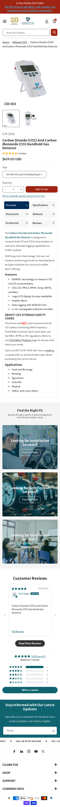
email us (49, 350)
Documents (12, 214)
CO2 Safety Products (20, 340)
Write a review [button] (30, 690)
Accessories (12, 222)
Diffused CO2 (19, 42)
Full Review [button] (18, 631)
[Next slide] (55, 615)
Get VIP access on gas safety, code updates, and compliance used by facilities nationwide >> (30, 8)
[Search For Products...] (54, 32)
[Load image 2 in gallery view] (29, 118)
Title (4, 167)
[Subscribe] (53, 731)
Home (5, 42)
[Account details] (46, 21)
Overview (11, 205)
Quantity (7, 182)
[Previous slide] (5, 615)
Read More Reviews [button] (30, 643)
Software (38, 214)
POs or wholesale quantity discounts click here (23, 196)
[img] (19, 588)
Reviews (37, 223)
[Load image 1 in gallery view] (11, 118)
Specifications (40, 205)
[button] (4, 21)
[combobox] (26, 32)
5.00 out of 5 (38, 656)
